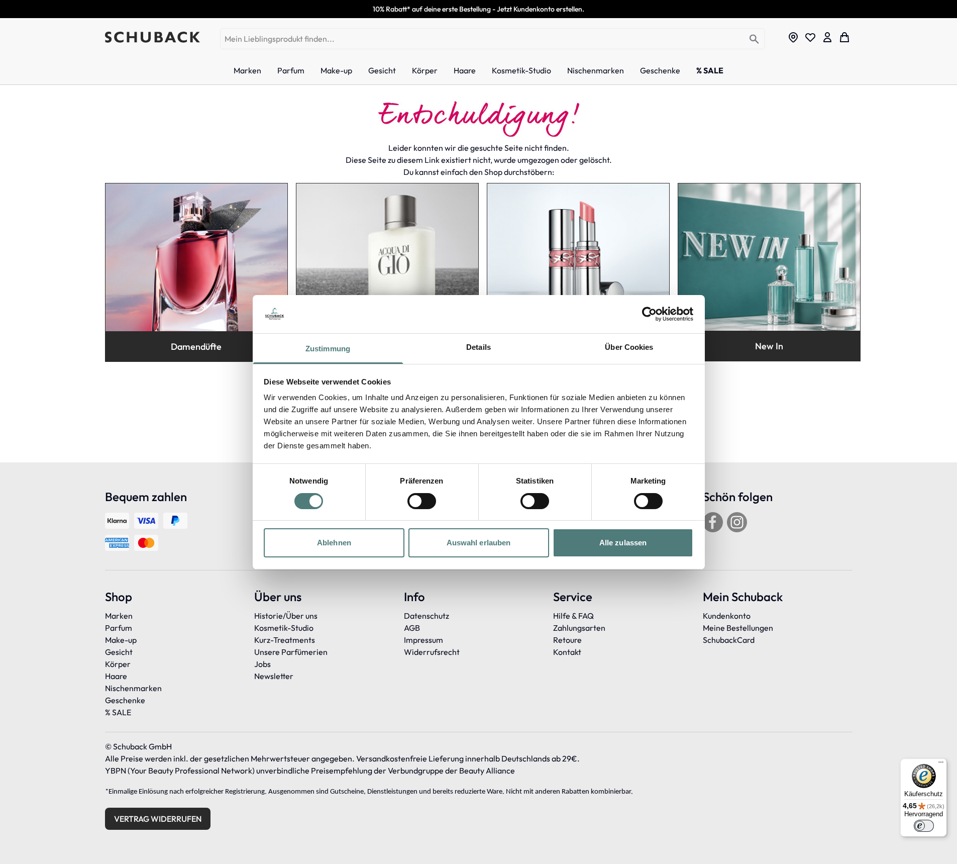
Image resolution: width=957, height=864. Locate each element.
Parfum (118, 628)
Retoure (567, 640)
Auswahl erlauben (479, 542)
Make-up (121, 640)
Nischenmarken (133, 688)
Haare (116, 676)
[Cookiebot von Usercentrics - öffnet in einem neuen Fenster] (649, 314)
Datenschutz (426, 616)
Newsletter (273, 676)
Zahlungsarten (579, 628)
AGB (412, 628)
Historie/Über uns (285, 616)
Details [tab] (478, 347)
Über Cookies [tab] (629, 347)
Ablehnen (334, 542)
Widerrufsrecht (432, 652)
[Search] (754, 39)
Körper (118, 664)
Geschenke (125, 700)
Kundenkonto (727, 616)
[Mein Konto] (827, 37)
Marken (119, 616)
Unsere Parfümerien (291, 652)
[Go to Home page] (152, 37)
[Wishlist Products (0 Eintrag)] (810, 37)
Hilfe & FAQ (573, 616)
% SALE (118, 712)
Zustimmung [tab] (327, 348)
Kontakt (567, 652)
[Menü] (941, 764)
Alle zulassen (623, 542)
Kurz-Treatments (284, 640)
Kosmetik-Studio (283, 628)
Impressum (423, 640)
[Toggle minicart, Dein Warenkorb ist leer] (844, 37)
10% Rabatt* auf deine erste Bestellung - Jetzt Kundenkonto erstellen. (478, 9)
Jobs (262, 664)
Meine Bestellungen (738, 628)
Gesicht (119, 652)
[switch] (421, 501)
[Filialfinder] (793, 37)
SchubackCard (729, 640)
